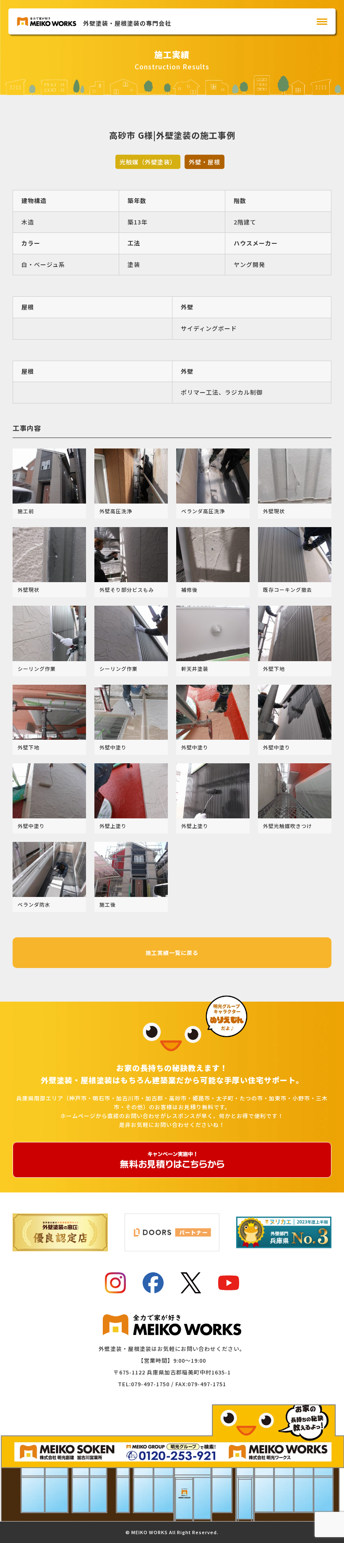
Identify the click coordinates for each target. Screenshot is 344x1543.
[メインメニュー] (322, 21)
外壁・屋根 (204, 162)
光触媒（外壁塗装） (148, 162)
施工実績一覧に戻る (172, 953)
